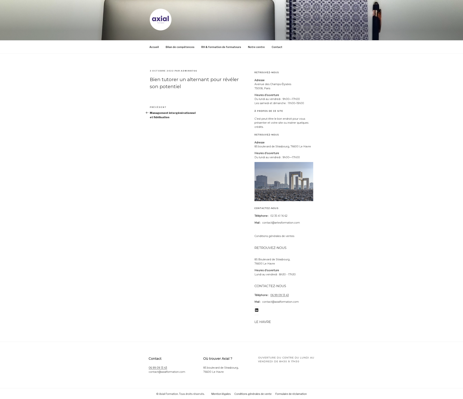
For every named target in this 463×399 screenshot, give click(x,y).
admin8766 (189, 71)
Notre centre (256, 47)
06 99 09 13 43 (279, 295)
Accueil (154, 47)
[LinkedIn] (256, 311)
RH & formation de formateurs (221, 47)
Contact (277, 47)
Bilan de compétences (180, 47)
